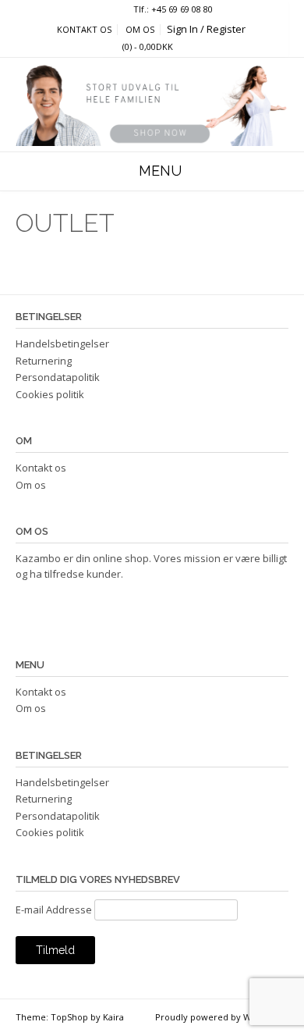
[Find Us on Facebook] (110, 9)
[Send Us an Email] (96, 9)
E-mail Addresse (54, 909)
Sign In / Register (206, 29)
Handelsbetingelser (62, 343)
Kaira (113, 1017)
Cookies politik (50, 394)
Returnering (44, 361)
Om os (139, 29)
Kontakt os (84, 29)
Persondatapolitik (58, 377)
